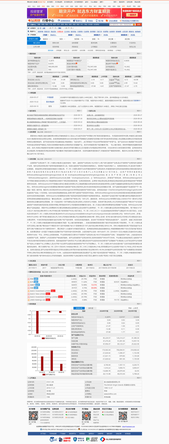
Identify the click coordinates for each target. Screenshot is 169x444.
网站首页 (30, 2)
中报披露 (50, 97)
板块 (54, 24)
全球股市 (33, 28)
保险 (109, 6)
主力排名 (67, 31)
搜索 (139, 6)
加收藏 (35, 2)
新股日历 (47, 31)
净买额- (105, 35)
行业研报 (86, 31)
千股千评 (99, 31)
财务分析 (56, 43)
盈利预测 (93, 31)
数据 (62, 6)
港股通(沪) (97, 35)
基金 (100, 6)
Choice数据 (113, 21)
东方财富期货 (78, 2)
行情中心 (33, 25)
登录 (115, 2)
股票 (38, 6)
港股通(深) (124, 35)
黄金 (90, 6)
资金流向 (53, 31)
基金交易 (137, 2)
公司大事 (36, 47)
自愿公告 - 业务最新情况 (95, 115)
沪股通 (45, 35)
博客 (134, 6)
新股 (43, 6)
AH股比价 (60, 31)
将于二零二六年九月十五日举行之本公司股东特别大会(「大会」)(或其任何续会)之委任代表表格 (107, 129)
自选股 (90, 24)
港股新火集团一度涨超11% (36, 129)
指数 (39, 24)
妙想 (86, 2)
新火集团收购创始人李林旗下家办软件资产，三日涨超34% (47, 122)
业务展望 (75, 43)
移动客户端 (41, 2)
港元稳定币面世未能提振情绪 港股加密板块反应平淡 (45, 115)
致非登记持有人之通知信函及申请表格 (100, 118)
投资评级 (56, 47)
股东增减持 (50, 102)
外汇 (85, 6)
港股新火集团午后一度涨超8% (38, 125)
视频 (118, 6)
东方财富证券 (68, 2)
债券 (114, 6)
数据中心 (79, 21)
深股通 (70, 35)
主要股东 (113, 43)
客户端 (100, 21)
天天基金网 (58, 2)
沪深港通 (33, 35)
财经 (29, 6)
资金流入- (53, 35)
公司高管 (113, 47)
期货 (81, 6)
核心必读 (36, 43)
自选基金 (96, 24)
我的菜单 (121, 2)
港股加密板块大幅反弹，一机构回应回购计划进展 (44, 118)
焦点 (34, 6)
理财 (104, 6)
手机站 (90, 21)
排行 (58, 24)
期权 (52, 6)
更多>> (139, 53)
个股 (50, 24)
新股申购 (40, 31)
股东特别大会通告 (93, 125)
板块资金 (73, 31)
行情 (57, 6)
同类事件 (136, 100)
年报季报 (105, 31)
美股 (71, 6)
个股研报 (80, 31)
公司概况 (94, 47)
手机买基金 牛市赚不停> (130, 21)
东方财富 (50, 2)
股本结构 (94, 43)
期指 (48, 6)
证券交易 (129, 2)
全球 (67, 6)
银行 (95, 6)
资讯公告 (132, 47)
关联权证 (75, 47)
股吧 (123, 6)
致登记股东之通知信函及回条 (97, 122)
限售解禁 (118, 31)
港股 (76, 6)
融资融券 (138, 31)
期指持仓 (131, 31)
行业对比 (132, 43)
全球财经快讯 (65, 21)
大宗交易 (125, 31)
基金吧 (129, 6)
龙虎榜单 (112, 31)
